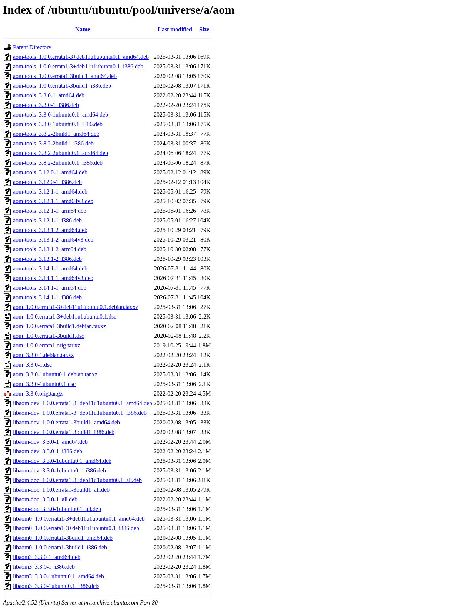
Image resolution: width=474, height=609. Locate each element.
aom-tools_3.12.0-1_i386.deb (47, 182)
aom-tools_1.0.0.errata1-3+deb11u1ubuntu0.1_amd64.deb (81, 57)
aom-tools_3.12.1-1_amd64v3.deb (53, 201)
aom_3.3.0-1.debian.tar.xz (43, 355)
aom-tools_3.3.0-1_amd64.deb (48, 95)
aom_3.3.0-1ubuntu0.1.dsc (44, 384)
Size (204, 29)
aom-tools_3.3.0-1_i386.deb (46, 105)
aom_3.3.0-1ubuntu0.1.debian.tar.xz (55, 374)
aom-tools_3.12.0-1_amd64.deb (50, 172)
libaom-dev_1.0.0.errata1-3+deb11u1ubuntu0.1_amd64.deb (82, 403)
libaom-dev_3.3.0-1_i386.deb (47, 451)
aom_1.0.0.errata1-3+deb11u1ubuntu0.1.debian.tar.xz (75, 307)
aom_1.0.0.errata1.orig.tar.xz (46, 345)
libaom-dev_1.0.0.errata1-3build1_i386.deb (63, 432)
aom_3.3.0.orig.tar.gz (38, 393)
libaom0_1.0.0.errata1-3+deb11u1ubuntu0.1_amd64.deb (79, 518)
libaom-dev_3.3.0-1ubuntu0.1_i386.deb (59, 470)
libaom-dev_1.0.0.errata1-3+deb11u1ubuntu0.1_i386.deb (80, 413)
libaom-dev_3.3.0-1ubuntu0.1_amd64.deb (62, 461)
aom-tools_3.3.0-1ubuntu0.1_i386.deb (58, 124)
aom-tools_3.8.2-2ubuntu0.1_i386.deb (58, 162)
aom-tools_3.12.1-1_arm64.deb (49, 211)
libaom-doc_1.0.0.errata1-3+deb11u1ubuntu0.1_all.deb (77, 480)
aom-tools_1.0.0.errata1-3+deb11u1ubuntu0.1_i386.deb (78, 66)
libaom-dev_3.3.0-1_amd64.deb (50, 441)
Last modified (175, 29)
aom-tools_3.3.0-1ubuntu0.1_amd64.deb (60, 114)
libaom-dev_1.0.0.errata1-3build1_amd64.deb (66, 422)
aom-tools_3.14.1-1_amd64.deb (50, 268)
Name (82, 29)
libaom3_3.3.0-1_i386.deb (44, 566)
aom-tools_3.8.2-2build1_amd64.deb (56, 134)
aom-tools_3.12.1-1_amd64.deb (50, 191)
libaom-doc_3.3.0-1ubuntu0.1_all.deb (57, 509)
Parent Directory (32, 47)
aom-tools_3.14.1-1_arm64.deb (49, 288)
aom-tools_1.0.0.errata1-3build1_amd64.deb (65, 76)
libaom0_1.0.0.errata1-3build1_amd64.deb (63, 538)
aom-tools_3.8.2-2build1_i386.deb (53, 143)
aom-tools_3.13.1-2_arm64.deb (49, 249)
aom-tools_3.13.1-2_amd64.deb (50, 230)
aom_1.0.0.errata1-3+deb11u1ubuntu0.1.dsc (64, 316)
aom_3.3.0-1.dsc (32, 364)
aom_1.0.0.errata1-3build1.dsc (48, 336)
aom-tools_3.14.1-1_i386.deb (47, 297)
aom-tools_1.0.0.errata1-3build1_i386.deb (62, 86)
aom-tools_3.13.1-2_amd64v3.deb (53, 239)
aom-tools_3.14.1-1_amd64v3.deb (53, 278)
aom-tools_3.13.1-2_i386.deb (47, 259)
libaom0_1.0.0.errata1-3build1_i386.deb (60, 547)
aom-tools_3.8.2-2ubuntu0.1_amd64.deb (60, 153)
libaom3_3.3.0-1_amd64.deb (46, 557)
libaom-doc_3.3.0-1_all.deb (45, 499)
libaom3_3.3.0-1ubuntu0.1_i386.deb (56, 586)
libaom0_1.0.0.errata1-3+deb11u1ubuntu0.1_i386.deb (76, 528)
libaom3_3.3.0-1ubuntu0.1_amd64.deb (58, 576)
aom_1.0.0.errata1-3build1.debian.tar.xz (59, 326)
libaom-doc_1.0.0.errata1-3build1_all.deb (61, 490)
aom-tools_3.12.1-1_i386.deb (47, 220)
